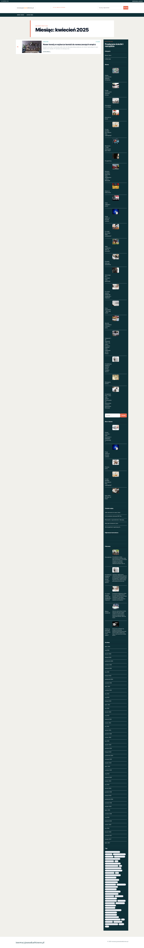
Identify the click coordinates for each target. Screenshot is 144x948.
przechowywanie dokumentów (112, 893)
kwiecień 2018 (108, 821)
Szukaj (126, 7)
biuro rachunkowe (109, 856)
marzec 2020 (108, 737)
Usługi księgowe (109, 921)
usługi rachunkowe (118, 921)
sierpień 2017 (108, 839)
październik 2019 (109, 755)
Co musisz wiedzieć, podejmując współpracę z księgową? (108, 294)
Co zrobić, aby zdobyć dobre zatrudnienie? (108, 234)
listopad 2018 (108, 795)
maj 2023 (107, 697)
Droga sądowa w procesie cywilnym (107, 219)
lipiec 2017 (107, 842)
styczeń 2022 (108, 712)
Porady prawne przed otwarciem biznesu (108, 93)
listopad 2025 (108, 657)
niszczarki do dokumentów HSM (112, 879)
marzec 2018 (108, 824)
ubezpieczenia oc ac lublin (111, 912)
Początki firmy (108, 161)
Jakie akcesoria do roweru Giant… (113, 512)
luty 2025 (107, 672)
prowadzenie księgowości (111, 889)
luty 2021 (107, 726)
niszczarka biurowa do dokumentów (113, 875)
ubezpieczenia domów (110, 907)
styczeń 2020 (108, 744)
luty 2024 (107, 693)
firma (120, 865)
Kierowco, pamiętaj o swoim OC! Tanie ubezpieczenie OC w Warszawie (108, 176)
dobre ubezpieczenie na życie (112, 865)
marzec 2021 (108, 722)
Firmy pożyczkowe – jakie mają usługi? (108, 310)
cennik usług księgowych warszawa (113, 863)
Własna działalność (107, 612)
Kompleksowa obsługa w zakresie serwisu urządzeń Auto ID (108, 367)
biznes (116, 861)
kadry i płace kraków (110, 872)
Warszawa (121, 924)
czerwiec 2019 (108, 770)
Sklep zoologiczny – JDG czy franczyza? (108, 249)
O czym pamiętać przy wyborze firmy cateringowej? (108, 132)
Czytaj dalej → (47, 51)
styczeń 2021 (108, 730)
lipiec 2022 (107, 704)
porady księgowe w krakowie (111, 886)
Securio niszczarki (119, 896)
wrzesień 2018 (108, 802)
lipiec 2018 (107, 810)
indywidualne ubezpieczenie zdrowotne (114, 870)
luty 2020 (107, 741)
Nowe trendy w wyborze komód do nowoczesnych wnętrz (69, 44)
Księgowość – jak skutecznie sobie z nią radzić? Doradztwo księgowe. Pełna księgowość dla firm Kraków (108, 346)
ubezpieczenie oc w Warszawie (112, 917)
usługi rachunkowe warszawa (112, 924)
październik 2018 (109, 799)
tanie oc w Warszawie (110, 903)
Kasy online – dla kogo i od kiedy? (108, 497)
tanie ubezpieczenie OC (110, 905)
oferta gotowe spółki (121, 884)
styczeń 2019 (108, 788)
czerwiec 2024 (108, 690)
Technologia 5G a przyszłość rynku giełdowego (108, 278)
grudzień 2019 (108, 748)
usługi (123, 919)
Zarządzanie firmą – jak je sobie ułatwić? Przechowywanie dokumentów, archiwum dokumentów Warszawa (108, 401)
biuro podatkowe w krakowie (119, 854)
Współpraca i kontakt (137, 1)
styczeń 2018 (108, 832)
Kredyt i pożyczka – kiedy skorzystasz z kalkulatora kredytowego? (108, 437)
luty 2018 (107, 828)
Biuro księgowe (109, 854)
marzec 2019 (108, 781)
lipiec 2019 (107, 766)
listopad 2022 (108, 701)
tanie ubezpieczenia (120, 903)
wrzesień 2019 (108, 759)
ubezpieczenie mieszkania (111, 914)
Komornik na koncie (108, 118)
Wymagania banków (108, 383)
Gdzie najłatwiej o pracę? (107, 204)
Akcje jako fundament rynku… (112, 523)
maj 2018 (107, 817)
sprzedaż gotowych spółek (111, 900)
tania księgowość (121, 900)
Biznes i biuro (20, 14)
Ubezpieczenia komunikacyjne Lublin (113, 910)
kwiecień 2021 (108, 719)
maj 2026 (107, 650)
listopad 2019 (108, 752)
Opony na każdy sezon (108, 191)
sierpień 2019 (108, 762)
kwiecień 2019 (108, 777)
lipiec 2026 (107, 646)
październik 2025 (109, 661)
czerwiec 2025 (108, 664)
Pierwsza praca (107, 467)
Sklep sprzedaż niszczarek (111, 898)
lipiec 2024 (107, 686)
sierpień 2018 (108, 806)
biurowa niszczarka (109, 861)
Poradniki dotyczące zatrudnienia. (108, 263)
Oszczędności (108, 557)
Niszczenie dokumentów (111, 884)
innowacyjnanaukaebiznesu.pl (30, 942)
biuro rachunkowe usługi (120, 856)
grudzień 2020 (108, 733)
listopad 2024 (108, 675)
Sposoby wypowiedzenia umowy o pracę (108, 325)
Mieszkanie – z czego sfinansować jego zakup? (108, 148)
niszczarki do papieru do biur (111, 882)
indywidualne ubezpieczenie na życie (113, 868)
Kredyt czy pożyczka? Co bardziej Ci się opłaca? (107, 632)
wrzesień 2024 (108, 682)
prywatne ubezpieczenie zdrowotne (113, 891)
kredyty (117, 872)
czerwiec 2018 (108, 813)
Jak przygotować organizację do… (113, 527)
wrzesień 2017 (108, 835)
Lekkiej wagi (30, 14)
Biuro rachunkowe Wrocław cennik (113, 858)
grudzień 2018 (108, 792)
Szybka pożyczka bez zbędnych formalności (108, 78)
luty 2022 (107, 708)
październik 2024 (109, 679)
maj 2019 (107, 773)
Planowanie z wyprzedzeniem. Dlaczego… (115, 519)
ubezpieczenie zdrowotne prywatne (113, 919)
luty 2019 (107, 784)
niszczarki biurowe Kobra (111, 877)
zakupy (107, 926)
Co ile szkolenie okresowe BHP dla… (113, 516)
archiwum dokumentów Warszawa (112, 851)
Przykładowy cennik (110, 896)
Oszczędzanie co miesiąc (108, 106)
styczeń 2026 (108, 653)
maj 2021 (107, 715)
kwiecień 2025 (108, 668)
